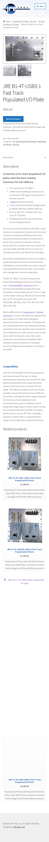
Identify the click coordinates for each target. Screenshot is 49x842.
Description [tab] (8, 157)
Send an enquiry (13, 118)
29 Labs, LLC (19, 827)
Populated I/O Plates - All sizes (24, 21)
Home (8, 21)
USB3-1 (14, 202)
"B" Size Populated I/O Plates (25, 141)
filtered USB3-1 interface (20, 285)
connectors (28, 312)
